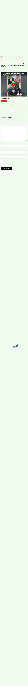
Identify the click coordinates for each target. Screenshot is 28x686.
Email (3, 149)
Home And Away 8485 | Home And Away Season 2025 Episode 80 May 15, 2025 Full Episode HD (20, 107)
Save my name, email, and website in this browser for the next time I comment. (12, 163)
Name (3, 143)
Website (3, 154)
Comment (4, 124)
